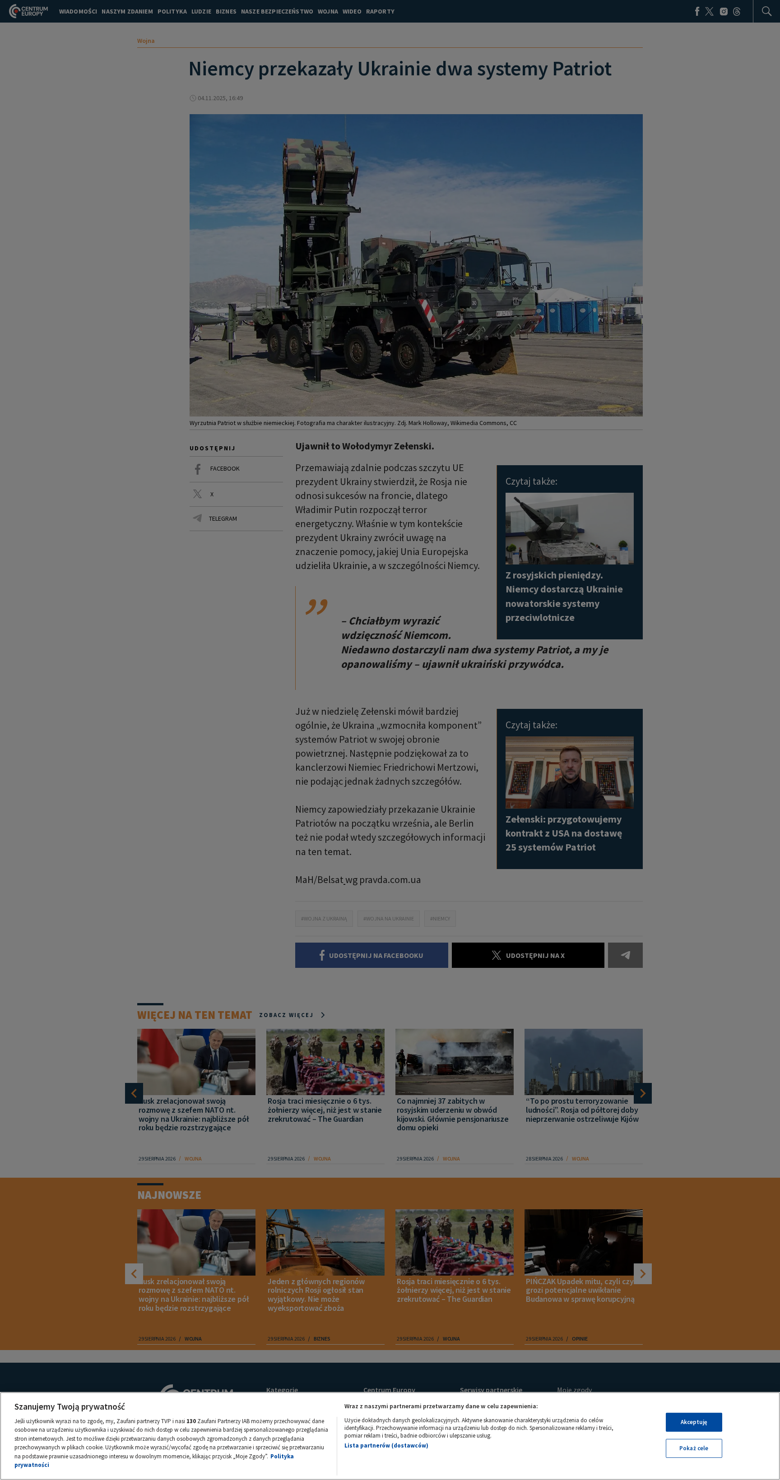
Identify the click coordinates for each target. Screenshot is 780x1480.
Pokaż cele (693, 1448)
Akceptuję (694, 1422)
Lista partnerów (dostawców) (386, 1445)
